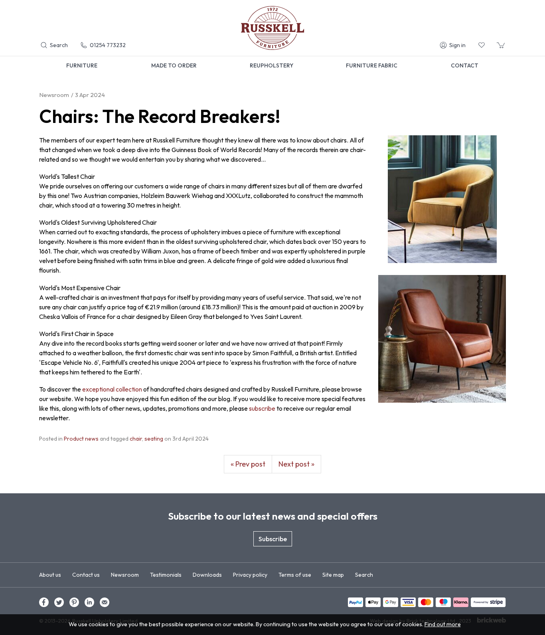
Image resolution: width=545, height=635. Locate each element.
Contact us (86, 574)
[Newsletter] (104, 602)
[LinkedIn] (89, 602)
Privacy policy (250, 574)
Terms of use (294, 574)
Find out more (443, 624)
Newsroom (125, 574)
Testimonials (166, 574)
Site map (333, 574)
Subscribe (273, 539)
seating (153, 438)
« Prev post (248, 464)
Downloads (207, 574)
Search (364, 574)
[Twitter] (59, 602)
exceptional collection (112, 389)
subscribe (262, 408)
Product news (81, 438)
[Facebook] (43, 602)
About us (50, 574)
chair (136, 438)
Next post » (296, 464)
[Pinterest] (74, 602)
